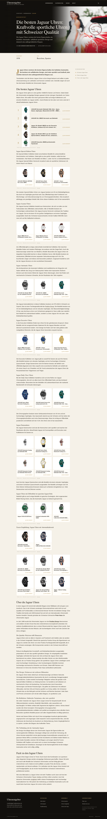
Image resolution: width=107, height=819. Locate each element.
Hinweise (38, 147)
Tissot (34, 777)
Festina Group (49, 306)
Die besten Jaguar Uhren (81, 72)
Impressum (91, 816)
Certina (39, 777)
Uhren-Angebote (65, 803)
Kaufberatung (59, 3)
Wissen (68, 3)
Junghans (34, 779)
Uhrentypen (43, 803)
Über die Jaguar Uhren (81, 75)
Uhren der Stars (65, 806)
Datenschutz (97, 816)
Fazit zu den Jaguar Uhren (81, 78)
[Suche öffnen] (98, 3)
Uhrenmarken (49, 3)
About (74, 3)
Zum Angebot (67, 110)
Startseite (19, 13)
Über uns (84, 801)
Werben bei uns (86, 803)
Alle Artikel (42, 801)
